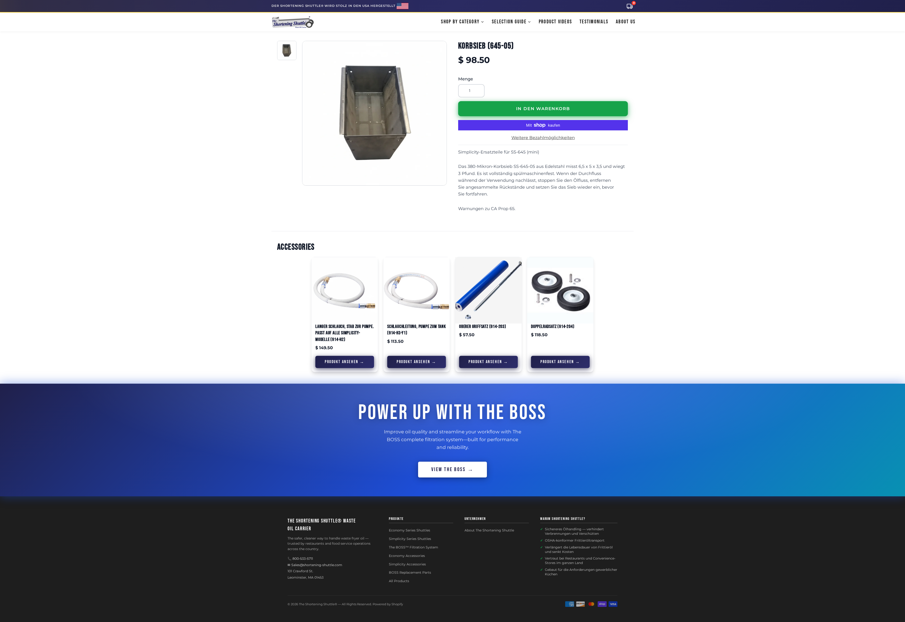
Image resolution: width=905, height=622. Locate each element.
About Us (625, 22)
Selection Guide (509, 22)
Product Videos (555, 22)
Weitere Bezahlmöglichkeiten (543, 137)
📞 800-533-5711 (300, 558)
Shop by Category (460, 22)
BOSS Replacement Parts (410, 572)
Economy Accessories (407, 556)
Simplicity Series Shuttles (410, 539)
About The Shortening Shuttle (489, 530)
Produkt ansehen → (345, 362)
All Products (399, 581)
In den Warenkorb (543, 108)
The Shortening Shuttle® (318, 604)
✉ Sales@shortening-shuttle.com (315, 565)
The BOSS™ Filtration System (413, 547)
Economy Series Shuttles (409, 530)
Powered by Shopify (388, 604)
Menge (465, 79)
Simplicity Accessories (407, 564)
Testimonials (594, 22)
